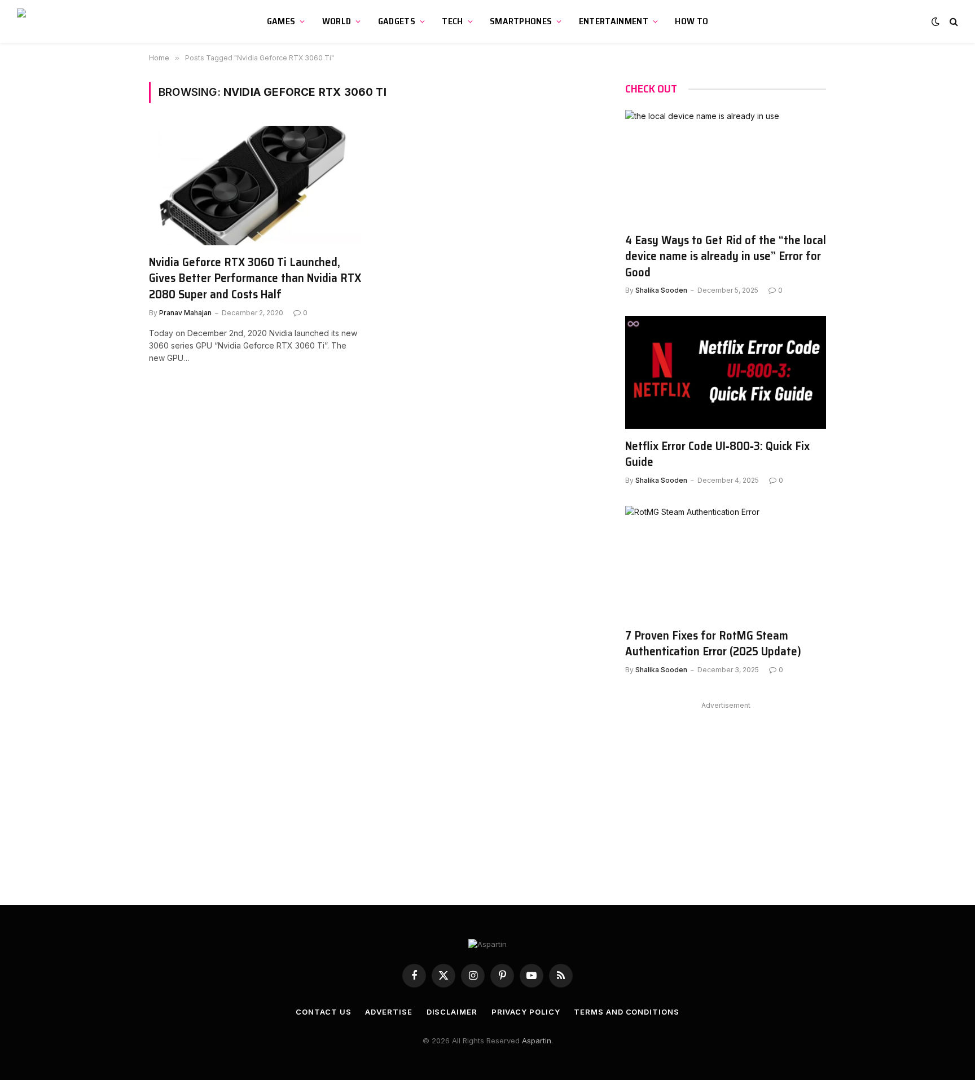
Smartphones (521, 21)
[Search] (952, 21)
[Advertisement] (725, 792)
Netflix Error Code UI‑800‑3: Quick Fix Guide (717, 454)
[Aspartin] (71, 21)
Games (281, 21)
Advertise (388, 1011)
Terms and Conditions (626, 1011)
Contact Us (323, 1011)
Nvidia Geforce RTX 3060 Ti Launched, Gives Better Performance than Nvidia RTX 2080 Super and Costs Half (255, 278)
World (337, 21)
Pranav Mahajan (185, 312)
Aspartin (536, 1040)
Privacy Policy (525, 1011)
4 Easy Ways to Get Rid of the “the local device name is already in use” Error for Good (725, 256)
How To (691, 21)
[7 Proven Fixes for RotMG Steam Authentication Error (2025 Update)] (725, 562)
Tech (452, 21)
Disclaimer (452, 1011)
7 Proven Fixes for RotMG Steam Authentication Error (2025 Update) (713, 644)
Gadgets (396, 21)
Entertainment (613, 21)
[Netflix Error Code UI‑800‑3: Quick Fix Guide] (725, 372)
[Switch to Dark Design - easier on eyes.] (935, 21)
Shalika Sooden (661, 290)
